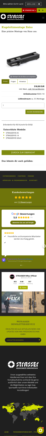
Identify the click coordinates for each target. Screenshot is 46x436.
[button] (1, 246)
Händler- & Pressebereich (15, 180)
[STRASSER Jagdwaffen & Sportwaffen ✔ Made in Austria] (23, 17)
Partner (22, 176)
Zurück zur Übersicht (23, 152)
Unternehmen (9, 176)
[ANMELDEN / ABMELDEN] (42, 10)
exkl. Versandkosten (36, 89)
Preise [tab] (5, 81)
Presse (31, 176)
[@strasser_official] (12, 277)
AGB (6, 432)
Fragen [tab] (13, 81)
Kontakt (33, 180)
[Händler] (23, 413)
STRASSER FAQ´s (30, 10)
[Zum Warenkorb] (39, 10)
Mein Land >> (32, 4)
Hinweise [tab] (22, 81)
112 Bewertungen (25, 202)
